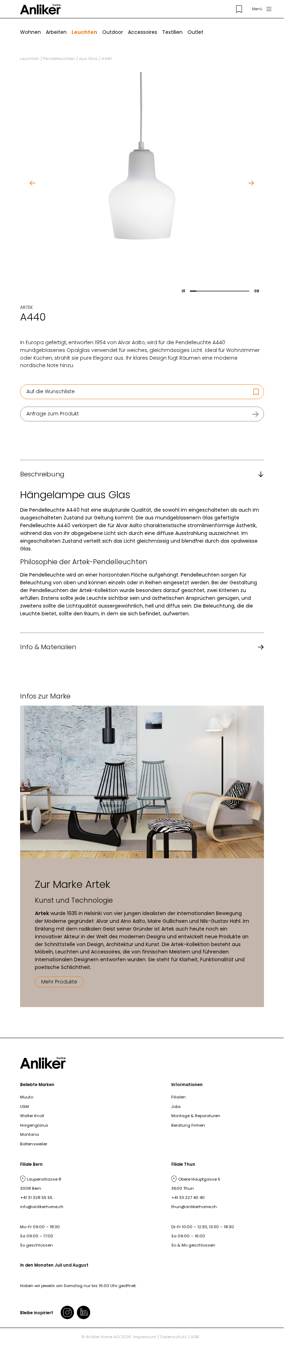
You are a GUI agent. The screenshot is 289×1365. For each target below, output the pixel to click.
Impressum (144, 1337)
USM (24, 1106)
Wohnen (30, 32)
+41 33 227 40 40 (188, 1197)
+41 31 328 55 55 (36, 1197)
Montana (29, 1134)
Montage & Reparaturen (195, 1116)
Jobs (176, 1106)
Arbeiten (56, 32)
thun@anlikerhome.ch (194, 1206)
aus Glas (88, 58)
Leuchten (84, 32)
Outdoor (112, 32)
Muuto (26, 1097)
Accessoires (142, 32)
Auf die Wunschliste (50, 391)
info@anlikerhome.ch (41, 1206)
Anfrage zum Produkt (52, 413)
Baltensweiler (33, 1144)
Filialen (178, 1097)
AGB (195, 1337)
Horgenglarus (34, 1125)
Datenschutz (173, 1337)
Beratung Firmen (188, 1125)
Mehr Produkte (59, 981)
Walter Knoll (32, 1116)
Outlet (195, 32)
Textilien (172, 32)
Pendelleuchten (59, 58)
